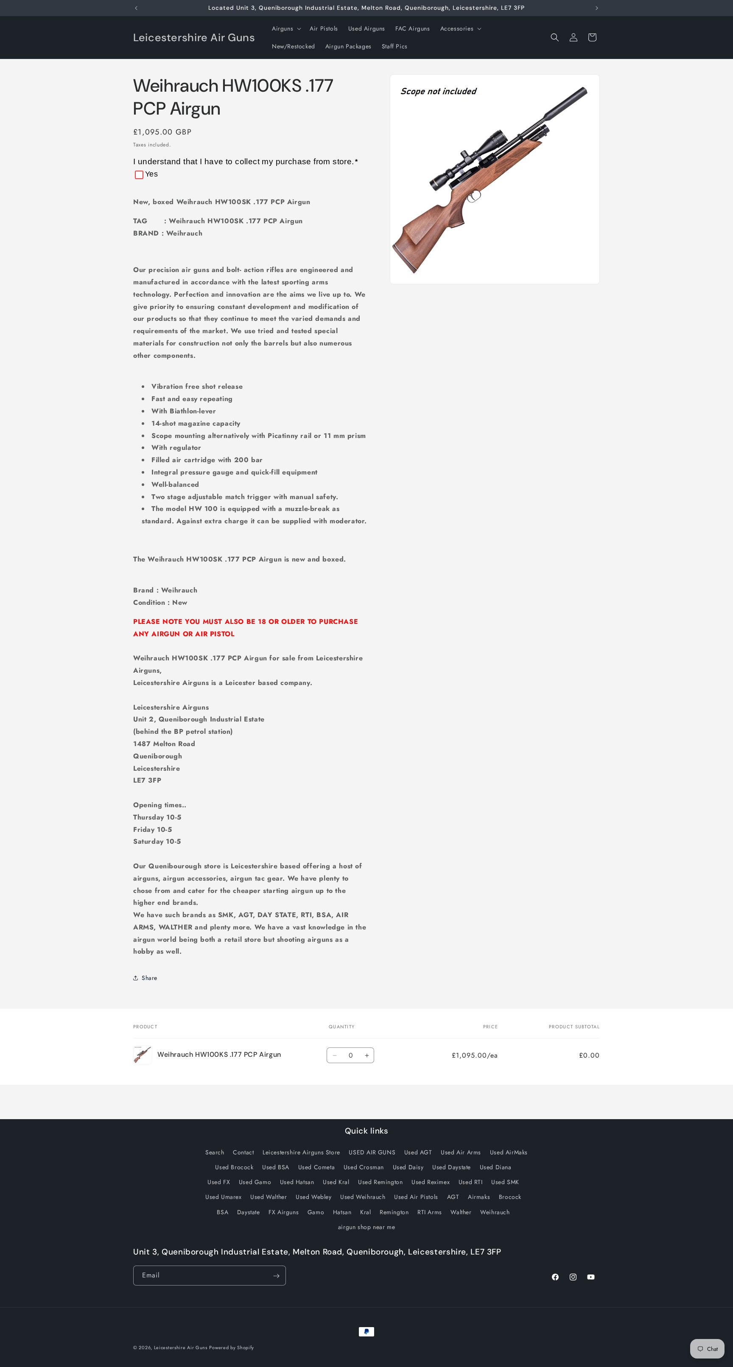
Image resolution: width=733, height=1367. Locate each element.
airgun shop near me (366, 1226)
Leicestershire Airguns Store (301, 1152)
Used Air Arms (461, 1152)
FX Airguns (284, 1211)
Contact (243, 1152)
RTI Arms (429, 1211)
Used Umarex (223, 1197)
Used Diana (496, 1166)
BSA (222, 1211)
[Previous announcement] (136, 8)
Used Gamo (255, 1182)
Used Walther (268, 1197)
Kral (365, 1211)
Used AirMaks (509, 1152)
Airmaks (479, 1197)
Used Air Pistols (416, 1197)
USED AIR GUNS (372, 1152)
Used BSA (275, 1166)
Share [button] (149, 978)
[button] (286, 28)
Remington (394, 1211)
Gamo (316, 1211)
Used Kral (336, 1182)
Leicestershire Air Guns (180, 1347)
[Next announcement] (597, 8)
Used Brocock (234, 1166)
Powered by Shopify (231, 1347)
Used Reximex (430, 1182)
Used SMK (505, 1182)
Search (214, 1152)
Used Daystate (451, 1166)
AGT (453, 1197)
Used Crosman (364, 1166)
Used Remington (380, 1182)
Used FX (218, 1182)
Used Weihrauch (362, 1197)
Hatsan (342, 1211)
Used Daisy (408, 1166)
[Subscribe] (276, 1276)
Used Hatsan (297, 1182)
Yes (151, 174)
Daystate (248, 1211)
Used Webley (314, 1197)
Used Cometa (316, 1166)
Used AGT (418, 1152)
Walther (460, 1211)
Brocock (510, 1197)
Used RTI (471, 1182)
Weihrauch (494, 1211)
